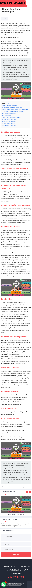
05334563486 (16, 576)
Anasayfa (5, 14)
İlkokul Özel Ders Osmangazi (17, 487)
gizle (8, 103)
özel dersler (12, 14)
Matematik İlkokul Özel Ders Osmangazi (15, 205)
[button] (3, 584)
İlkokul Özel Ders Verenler (10, 227)
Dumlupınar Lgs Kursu (16, 514)
